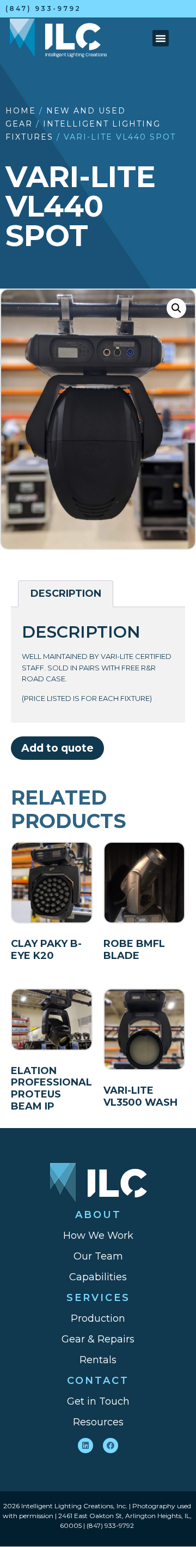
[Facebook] (110, 1445)
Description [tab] (65, 593)
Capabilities (98, 1277)
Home (20, 111)
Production (98, 1318)
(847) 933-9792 (43, 8)
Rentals (98, 1360)
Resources (98, 1422)
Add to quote (57, 747)
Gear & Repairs (98, 1339)
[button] (160, 38)
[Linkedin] (85, 1445)
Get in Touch (98, 1401)
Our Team (98, 1256)
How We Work (98, 1236)
